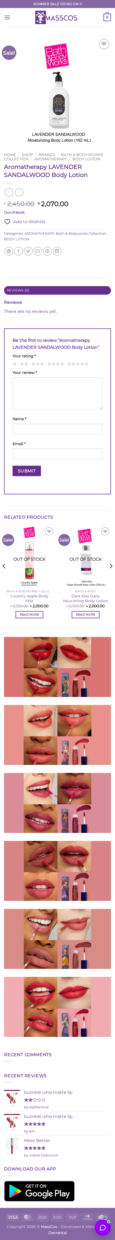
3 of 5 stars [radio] (37, 364)
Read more (29, 614)
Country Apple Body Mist (29, 598)
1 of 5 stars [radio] (14, 364)
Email (19, 443)
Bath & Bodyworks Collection (81, 234)
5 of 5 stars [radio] (77, 364)
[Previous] (4, 576)
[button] (7, 17)
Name (19, 418)
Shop (27, 155)
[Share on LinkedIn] (57, 251)
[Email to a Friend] (37, 251)
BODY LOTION (86, 159)
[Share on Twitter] (28, 251)
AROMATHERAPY (50, 159)
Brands (47, 155)
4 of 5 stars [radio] (54, 364)
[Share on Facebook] (18, 251)
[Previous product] (19, 192)
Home (10, 155)
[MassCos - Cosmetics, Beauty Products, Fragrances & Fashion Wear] (57, 17)
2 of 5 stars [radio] (23, 364)
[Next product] (9, 192)
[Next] (111, 576)
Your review (25, 372)
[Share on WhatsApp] (9, 251)
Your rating (24, 356)
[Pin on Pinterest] (47, 251)
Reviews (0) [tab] (18, 290)
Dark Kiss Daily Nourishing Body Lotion (85, 598)
